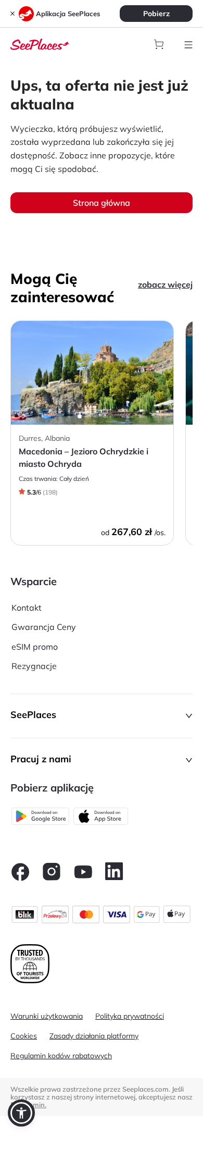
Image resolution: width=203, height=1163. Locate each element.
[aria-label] (39, 43)
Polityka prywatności (129, 1016)
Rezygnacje (34, 666)
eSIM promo (34, 646)
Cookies (23, 1036)
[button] (101, 716)
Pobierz (156, 13)
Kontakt (26, 607)
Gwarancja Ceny (43, 627)
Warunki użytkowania (46, 1016)
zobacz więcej (165, 284)
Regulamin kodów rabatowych (61, 1055)
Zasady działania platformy (93, 1036)
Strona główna (101, 202)
